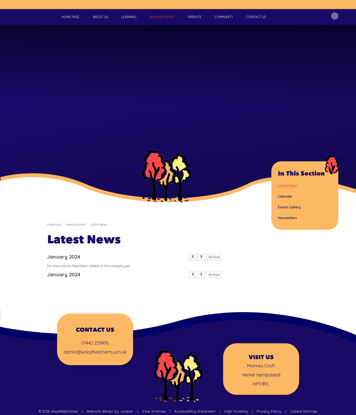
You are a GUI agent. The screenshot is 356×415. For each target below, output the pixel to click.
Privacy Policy (269, 411)
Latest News (99, 224)
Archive (214, 257)
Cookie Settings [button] (303, 411)
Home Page (54, 224)
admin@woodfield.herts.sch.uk (95, 352)
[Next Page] (201, 256)
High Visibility (236, 411)
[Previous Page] (193, 256)
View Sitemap (154, 411)
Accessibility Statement (195, 411)
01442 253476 (95, 343)
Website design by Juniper (110, 411)
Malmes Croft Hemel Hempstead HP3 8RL (261, 374)
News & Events (76, 224)
